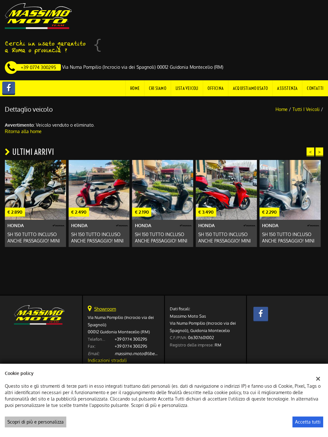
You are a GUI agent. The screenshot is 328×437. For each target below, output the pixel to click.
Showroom (105, 309)
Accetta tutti (308, 422)
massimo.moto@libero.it (138, 353)
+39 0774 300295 (131, 339)
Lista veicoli (187, 88)
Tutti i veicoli (306, 109)
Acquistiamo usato (250, 88)
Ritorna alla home (23, 131)
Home (135, 88)
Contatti (315, 88)
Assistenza (287, 88)
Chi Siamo (157, 88)
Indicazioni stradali (107, 360)
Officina (216, 88)
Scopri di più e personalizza (35, 422)
